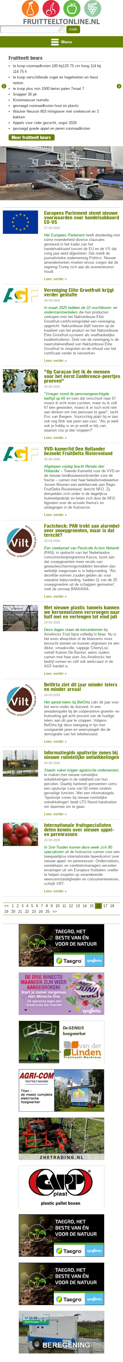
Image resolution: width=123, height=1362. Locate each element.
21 (20, 911)
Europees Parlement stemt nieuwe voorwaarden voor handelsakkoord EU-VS (81, 217)
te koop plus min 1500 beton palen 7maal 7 (48, 88)
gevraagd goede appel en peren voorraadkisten (51, 128)
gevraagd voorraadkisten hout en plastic (46, 106)
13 (78, 906)
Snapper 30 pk (25, 94)
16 (98, 906)
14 (85, 906)
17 (105, 906)
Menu (66, 42)
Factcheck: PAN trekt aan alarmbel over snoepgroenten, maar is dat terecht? (82, 530)
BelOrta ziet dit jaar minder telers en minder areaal (80, 686)
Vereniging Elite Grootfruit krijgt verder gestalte (79, 292)
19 (6, 911)
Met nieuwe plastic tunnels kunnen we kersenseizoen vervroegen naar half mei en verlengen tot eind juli (82, 612)
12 (71, 906)
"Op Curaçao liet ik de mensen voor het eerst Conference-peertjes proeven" (82, 376)
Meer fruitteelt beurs (31, 137)
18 (112, 906)
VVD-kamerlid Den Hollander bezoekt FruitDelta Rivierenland (78, 450)
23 (34, 911)
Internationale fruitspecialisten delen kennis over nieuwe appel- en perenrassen (79, 829)
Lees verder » (55, 279)
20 (13, 911)
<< (6, 906)
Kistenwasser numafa (31, 100)
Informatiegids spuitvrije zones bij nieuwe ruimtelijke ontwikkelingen (81, 754)
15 (92, 906)
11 (64, 906)
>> (54, 911)
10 (57, 906)
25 (47, 911)
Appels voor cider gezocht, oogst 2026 (45, 123)
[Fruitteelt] (61, 12)
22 (27, 911)
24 (41, 911)
